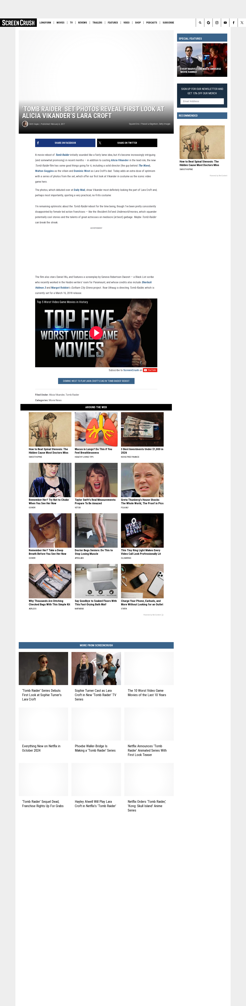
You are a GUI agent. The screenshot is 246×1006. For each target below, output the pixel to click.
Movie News (55, 400)
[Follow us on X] (242, 22)
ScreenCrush (131, 370)
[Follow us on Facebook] (233, 22)
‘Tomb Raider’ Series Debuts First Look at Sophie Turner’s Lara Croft (42, 695)
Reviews (82, 22)
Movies (60, 22)
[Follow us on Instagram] (217, 22)
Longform (45, 22)
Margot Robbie (60, 287)
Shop (138, 22)
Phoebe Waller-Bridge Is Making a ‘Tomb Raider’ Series (95, 748)
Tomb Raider (62, 154)
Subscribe (168, 22)
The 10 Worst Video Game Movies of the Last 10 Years (147, 693)
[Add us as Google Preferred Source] (208, 22)
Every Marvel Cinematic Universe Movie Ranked (200, 70)
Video (127, 22)
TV (71, 22)
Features (113, 22)
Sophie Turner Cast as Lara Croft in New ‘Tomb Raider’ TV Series (95, 695)
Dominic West (82, 171)
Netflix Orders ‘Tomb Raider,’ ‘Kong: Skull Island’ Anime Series (147, 806)
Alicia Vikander (120, 160)
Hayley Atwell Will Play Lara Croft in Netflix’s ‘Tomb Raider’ (95, 804)
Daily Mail (79, 190)
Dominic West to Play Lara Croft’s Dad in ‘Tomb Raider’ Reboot (96, 381)
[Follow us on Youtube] (225, 22)
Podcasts (151, 22)
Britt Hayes (34, 124)
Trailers (97, 22)
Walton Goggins (44, 171)
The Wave (143, 165)
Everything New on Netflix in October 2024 (41, 748)
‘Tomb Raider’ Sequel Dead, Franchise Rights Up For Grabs (43, 804)
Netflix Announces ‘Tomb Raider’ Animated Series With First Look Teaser (147, 750)
